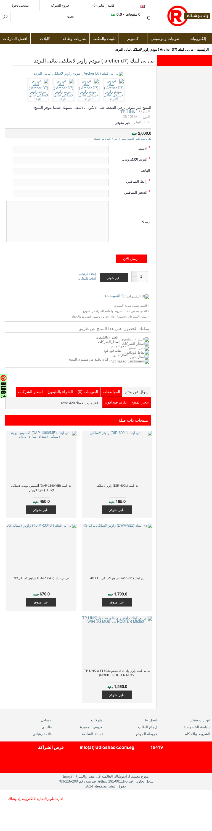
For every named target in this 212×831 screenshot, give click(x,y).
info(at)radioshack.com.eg (107, 747)
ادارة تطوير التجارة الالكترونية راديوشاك (35, 799)
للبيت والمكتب (104, 39)
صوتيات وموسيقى (165, 39)
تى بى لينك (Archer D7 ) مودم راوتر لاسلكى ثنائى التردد (154, 50)
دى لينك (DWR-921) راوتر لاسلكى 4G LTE (117, 578)
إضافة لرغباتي (87, 273)
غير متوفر (116, 510)
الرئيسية (203, 50)
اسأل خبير (120, 355)
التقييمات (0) (88, 391)
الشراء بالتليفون (107, 337)
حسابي (46, 720)
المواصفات (111, 391)
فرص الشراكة (51, 747)
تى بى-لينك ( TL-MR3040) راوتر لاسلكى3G (41, 578)
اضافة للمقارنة (87, 278)
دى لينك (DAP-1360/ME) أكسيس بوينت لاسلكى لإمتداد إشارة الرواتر (41, 488)
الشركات (98, 720)
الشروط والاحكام (197, 734)
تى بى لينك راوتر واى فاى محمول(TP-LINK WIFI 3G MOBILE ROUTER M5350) (117, 673)
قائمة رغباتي (42, 734)
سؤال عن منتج (137, 392)
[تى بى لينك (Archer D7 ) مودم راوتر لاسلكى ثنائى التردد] (115, 99)
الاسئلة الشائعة (93, 734)
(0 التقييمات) (114, 296)
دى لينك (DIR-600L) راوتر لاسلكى (117, 485)
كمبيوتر (133, 39)
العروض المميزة (92, 727)
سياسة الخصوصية (197, 727)
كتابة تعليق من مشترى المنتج (89, 359)
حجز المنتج (118, 346)
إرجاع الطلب (147, 727)
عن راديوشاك (200, 720)
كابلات (45, 39)
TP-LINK (127, 112)
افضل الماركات (15, 39)
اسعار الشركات (109, 342)
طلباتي (46, 727)
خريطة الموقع (146, 734)
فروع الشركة (60, 5)
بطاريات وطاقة (74, 39)
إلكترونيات (197, 39)
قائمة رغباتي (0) (103, 5)
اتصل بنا (151, 720)
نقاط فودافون (112, 351)
